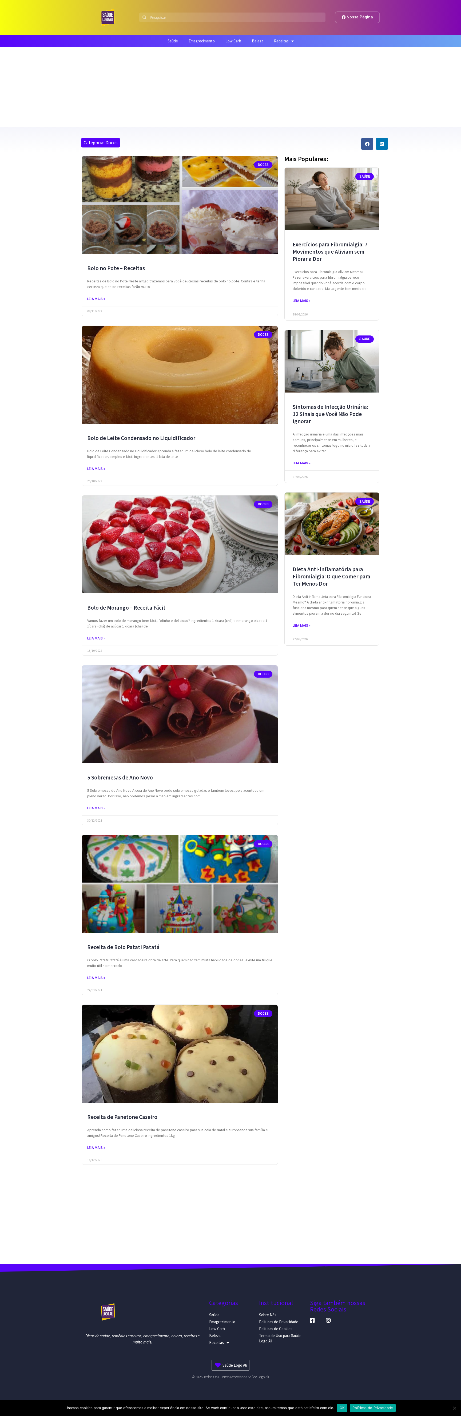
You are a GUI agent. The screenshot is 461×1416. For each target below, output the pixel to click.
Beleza (257, 40)
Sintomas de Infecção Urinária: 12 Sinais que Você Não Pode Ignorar (330, 414)
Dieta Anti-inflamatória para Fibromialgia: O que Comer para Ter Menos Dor (331, 576)
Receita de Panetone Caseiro (122, 1117)
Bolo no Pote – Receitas (116, 268)
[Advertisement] (230, 87)
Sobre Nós (267, 1314)
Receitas (281, 40)
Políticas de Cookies (275, 1328)
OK (342, 1408)
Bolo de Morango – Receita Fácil (126, 607)
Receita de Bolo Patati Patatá (123, 947)
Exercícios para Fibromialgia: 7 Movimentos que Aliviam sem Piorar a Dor (330, 251)
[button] (367, 144)
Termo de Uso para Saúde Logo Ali (280, 1338)
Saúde (173, 40)
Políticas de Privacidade (278, 1321)
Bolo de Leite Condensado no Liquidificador (141, 438)
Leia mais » (96, 299)
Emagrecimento (202, 40)
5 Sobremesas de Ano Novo (120, 777)
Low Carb (233, 40)
